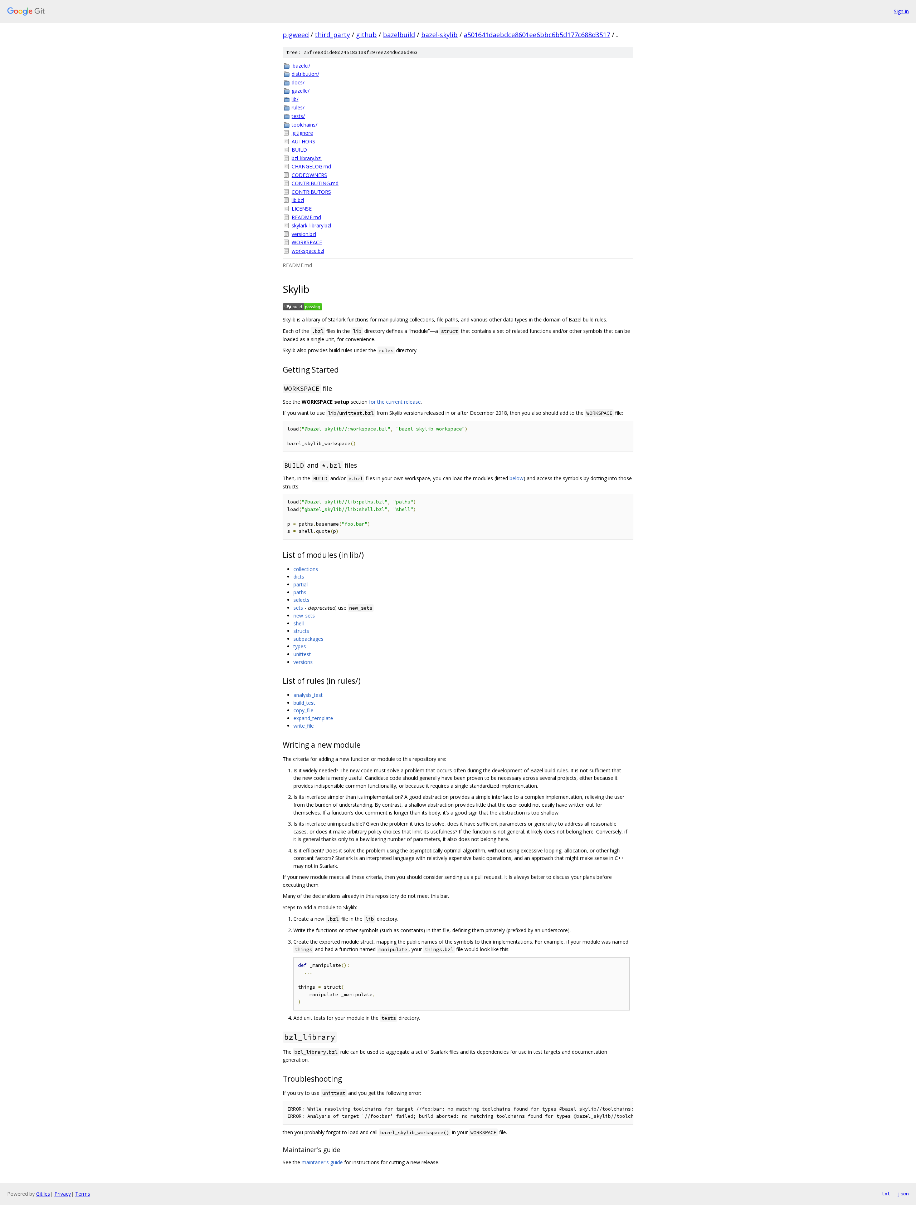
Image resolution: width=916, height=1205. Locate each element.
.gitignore (302, 132)
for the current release (395, 401)
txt (886, 1193)
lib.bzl (298, 200)
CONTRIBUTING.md (315, 183)
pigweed (296, 34)
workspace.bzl (308, 250)
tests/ (298, 116)
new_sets (304, 615)
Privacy (62, 1193)
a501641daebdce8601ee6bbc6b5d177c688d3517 (537, 34)
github (366, 34)
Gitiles (43, 1193)
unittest (302, 654)
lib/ (295, 99)
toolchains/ (304, 124)
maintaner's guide (322, 1162)
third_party (332, 34)
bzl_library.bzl (307, 158)
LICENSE (302, 208)
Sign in (901, 11)
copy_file (303, 710)
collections (305, 569)
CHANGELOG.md (311, 166)
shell (298, 623)
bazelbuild (399, 34)
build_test (304, 702)
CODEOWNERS (309, 175)
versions (303, 662)
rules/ (298, 107)
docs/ (298, 82)
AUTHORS (303, 141)
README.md (306, 217)
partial (300, 584)
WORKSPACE (307, 242)
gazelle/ (301, 90)
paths (299, 592)
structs (301, 631)
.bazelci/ (301, 65)
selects (301, 599)
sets (298, 607)
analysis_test (308, 695)
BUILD (299, 149)
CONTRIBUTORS (311, 191)
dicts (298, 576)
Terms (82, 1193)
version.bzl (304, 234)
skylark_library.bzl (311, 225)
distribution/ (305, 73)
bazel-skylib (439, 34)
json (903, 1193)
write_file (303, 725)
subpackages (308, 638)
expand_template (313, 718)
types (299, 646)
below (516, 478)
